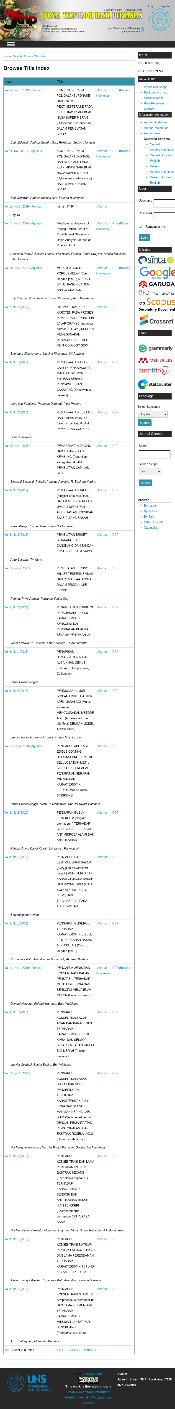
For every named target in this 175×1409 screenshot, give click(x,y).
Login (151, 6)
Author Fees (152, 133)
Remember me (155, 226)
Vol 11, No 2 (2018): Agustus (23, 151)
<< (58, 1350)
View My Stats (92, 1374)
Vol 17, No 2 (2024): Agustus (23, 223)
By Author (150, 511)
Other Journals (153, 522)
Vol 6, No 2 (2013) (16, 534)
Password (145, 213)
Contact (149, 109)
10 (88, 1350)
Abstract (102, 90)
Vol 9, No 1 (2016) (16, 362)
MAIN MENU (11, 44)
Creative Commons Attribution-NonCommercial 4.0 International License (88, 1397)
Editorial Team (153, 98)
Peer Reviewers (154, 103)
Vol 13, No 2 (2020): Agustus (23, 746)
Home (7, 56)
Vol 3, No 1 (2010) (16, 857)
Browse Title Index (35, 56)
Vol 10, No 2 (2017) (17, 568)
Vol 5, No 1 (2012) (16, 923)
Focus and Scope (155, 87)
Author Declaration (156, 128)
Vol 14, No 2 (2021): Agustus (23, 268)
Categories (151, 527)
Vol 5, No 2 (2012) (16, 607)
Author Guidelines (155, 122)
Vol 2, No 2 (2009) (16, 307)
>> (95, 1350)
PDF (115, 307)
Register (165, 6)
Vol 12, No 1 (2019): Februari (23, 90)
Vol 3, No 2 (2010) (16, 412)
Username (145, 200)
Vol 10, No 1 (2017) (17, 445)
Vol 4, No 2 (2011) (16, 490)
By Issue (150, 505)
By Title (149, 516)
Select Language (149, 406)
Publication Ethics (156, 92)
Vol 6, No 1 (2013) (16, 651)
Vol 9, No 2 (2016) (16, 691)
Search (17, 56)
